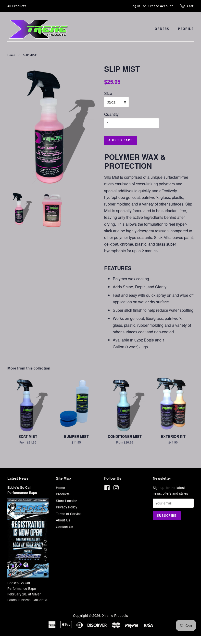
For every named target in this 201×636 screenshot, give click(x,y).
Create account (160, 6)
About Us (63, 520)
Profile (186, 29)
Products (63, 493)
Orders (162, 29)
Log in (135, 6)
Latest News (17, 478)
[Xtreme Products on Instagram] (116, 488)
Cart (190, 6)
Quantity (111, 114)
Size (108, 93)
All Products (16, 6)
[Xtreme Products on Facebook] (107, 488)
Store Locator (66, 500)
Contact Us (64, 526)
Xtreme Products (115, 615)
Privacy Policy (66, 506)
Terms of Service (69, 513)
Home (11, 55)
